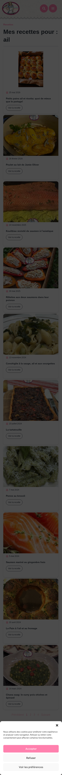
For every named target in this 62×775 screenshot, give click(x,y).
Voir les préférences (31, 767)
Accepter (31, 748)
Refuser (31, 758)
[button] (57, 725)
